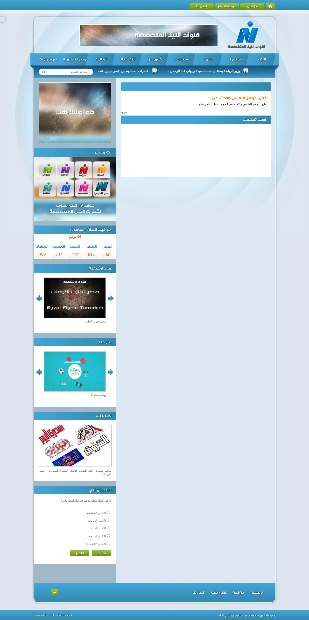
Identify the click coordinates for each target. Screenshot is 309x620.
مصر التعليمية (74, 59)
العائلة (101, 59)
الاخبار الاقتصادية (96, 544)
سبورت (182, 59)
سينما (235, 59)
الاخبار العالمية (97, 536)
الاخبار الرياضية (97, 520)
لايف (262, 59)
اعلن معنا (218, 592)
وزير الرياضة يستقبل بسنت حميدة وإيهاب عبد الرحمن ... (214, 71)
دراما (208, 59)
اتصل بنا (201, 6)
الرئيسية (257, 592)
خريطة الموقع (227, 6)
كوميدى (154, 59)
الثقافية (128, 59)
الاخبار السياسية (96, 513)
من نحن (252, 6)
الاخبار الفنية (98, 528)
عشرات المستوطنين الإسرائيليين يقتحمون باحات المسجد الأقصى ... (115, 71)
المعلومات (47, 59)
